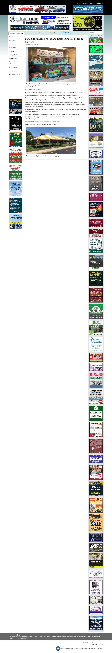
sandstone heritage (15, 638)
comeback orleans (30, 635)
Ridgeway (83, 636)
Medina (69, 636)
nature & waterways (91, 635)
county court (12, 47)
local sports (12, 40)
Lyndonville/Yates (61, 636)
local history (81, 635)
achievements (13, 635)
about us (85, 3)
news (99, 635)
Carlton (35, 636)
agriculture (21, 635)
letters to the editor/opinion (13, 63)
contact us (91, 3)
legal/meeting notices (14, 74)
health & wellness (13, 67)
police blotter (12, 44)
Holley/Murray (47, 636)
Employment (42, 33)
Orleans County (76, 636)
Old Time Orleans (14, 636)
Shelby (89, 636)
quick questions (96, 636)
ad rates (79, 3)
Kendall (54, 636)
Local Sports (24, 638)
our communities (23, 636)
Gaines (40, 636)
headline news (13, 37)
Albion (31, 636)
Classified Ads (53, 33)
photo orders (99, 3)
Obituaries (11, 51)
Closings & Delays (13, 55)
